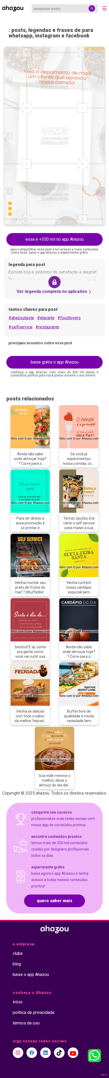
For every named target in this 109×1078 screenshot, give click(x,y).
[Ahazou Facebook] (31, 1052)
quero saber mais (54, 900)
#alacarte (45, 317)
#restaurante (47, 327)
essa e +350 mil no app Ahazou (54, 239)
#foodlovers (69, 317)
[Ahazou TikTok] (59, 1052)
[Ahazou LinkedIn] (45, 1052)
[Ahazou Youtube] (73, 1052)
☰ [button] (104, 8)
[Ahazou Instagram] (18, 1052)
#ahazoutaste (21, 317)
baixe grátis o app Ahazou (55, 362)
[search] (92, 8)
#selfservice (20, 327)
